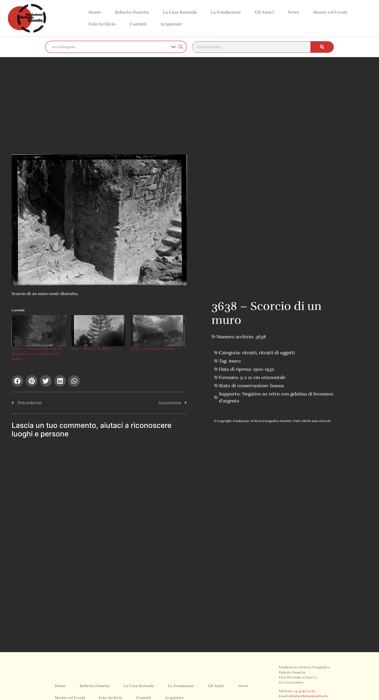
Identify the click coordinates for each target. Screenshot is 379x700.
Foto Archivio (102, 24)
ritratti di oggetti (277, 353)
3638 (261, 337)
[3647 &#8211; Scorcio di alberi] (98, 330)
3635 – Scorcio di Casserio (153, 349)
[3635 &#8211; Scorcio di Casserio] (158, 330)
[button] (17, 381)
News (293, 12)
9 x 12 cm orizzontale (262, 377)
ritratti (249, 353)
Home (94, 12)
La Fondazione (226, 12)
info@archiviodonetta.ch (308, 696)
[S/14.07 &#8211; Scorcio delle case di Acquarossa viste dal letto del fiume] (39, 330)
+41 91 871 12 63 (304, 691)
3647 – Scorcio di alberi (91, 349)
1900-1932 (263, 369)
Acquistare (171, 24)
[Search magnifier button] (180, 46)
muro (235, 361)
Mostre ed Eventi (330, 12)
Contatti (138, 24)
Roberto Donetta (132, 12)
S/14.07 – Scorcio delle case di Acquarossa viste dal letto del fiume (36, 354)
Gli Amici (264, 12)
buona (277, 385)
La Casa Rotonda (180, 12)
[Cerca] (322, 47)
